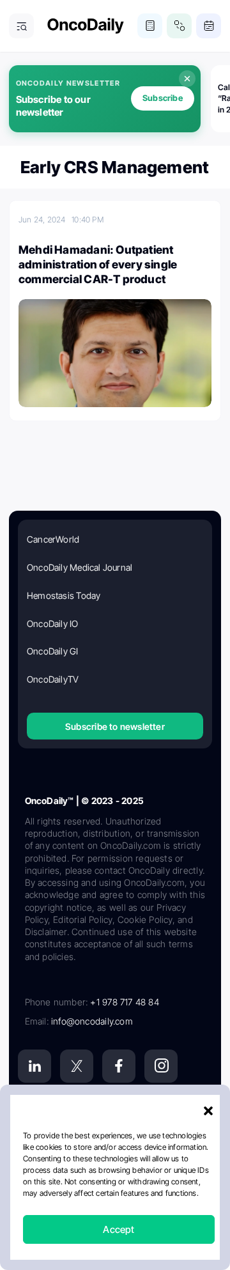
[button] (208, 1110)
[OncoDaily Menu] (21, 25)
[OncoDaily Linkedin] (34, 1066)
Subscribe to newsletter (115, 726)
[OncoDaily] (85, 26)
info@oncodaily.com (92, 1021)
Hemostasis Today (63, 595)
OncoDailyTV (53, 679)
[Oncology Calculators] (149, 25)
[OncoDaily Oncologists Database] (179, 25)
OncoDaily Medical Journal (79, 567)
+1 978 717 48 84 (124, 1001)
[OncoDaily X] (76, 1066)
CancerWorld (53, 539)
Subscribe (162, 98)
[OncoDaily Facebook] (118, 1066)
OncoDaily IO (53, 623)
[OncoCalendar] (208, 25)
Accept (118, 1229)
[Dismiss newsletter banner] (187, 78)
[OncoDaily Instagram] (161, 1066)
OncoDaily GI (53, 651)
